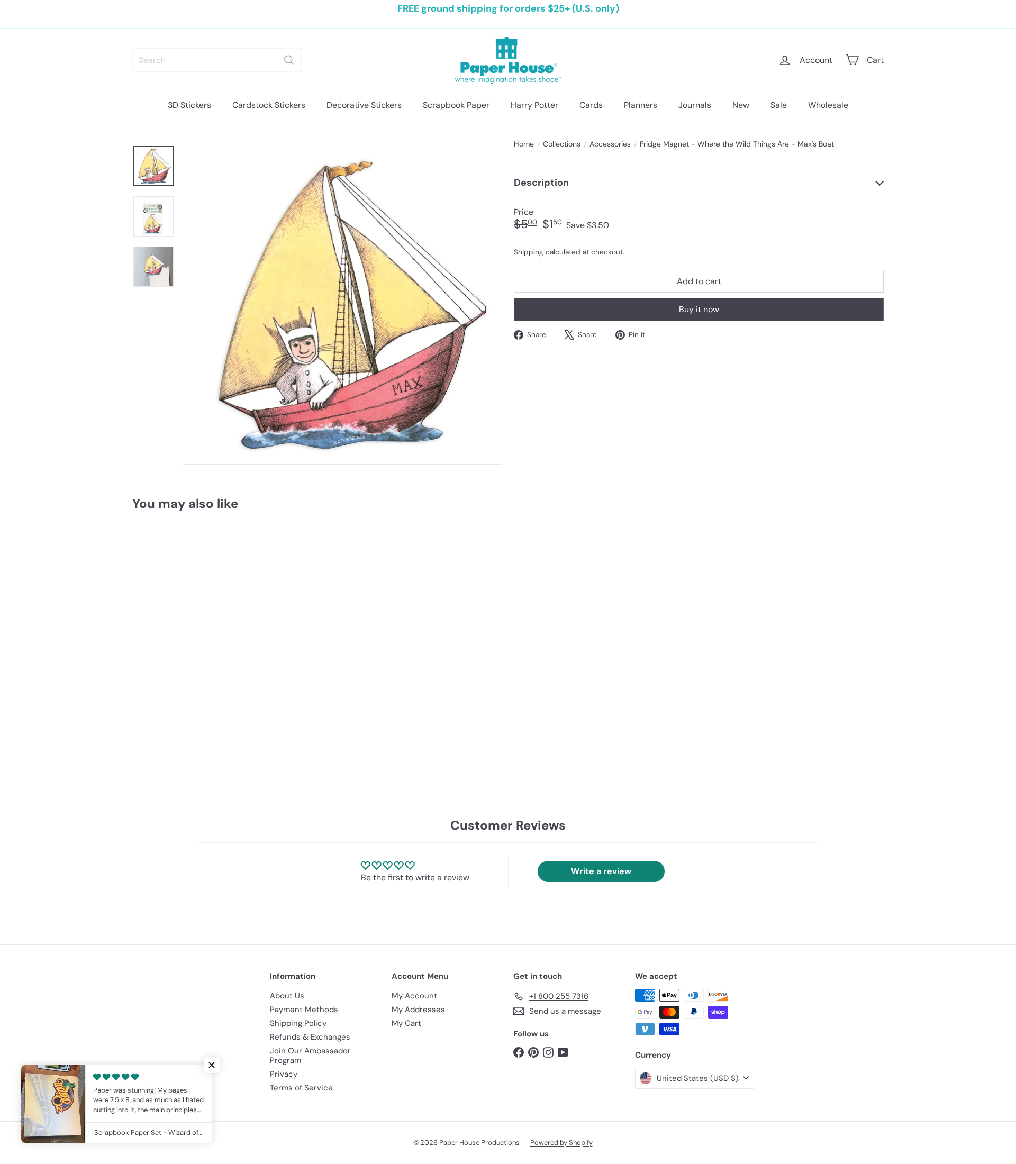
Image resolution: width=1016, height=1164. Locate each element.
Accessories (610, 144)
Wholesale (828, 105)
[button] (212, 1065)
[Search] (289, 60)
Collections (561, 144)
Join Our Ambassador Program (310, 1055)
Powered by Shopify (561, 1142)
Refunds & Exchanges (310, 1037)
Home (524, 144)
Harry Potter (534, 105)
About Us (287, 995)
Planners (640, 105)
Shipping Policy (298, 1023)
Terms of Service (301, 1088)
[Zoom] (342, 305)
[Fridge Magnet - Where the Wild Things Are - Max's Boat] (190, 624)
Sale (778, 105)
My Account (414, 995)
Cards (591, 105)
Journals (694, 105)
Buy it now (699, 309)
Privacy (283, 1074)
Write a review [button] (601, 871)
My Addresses (418, 1009)
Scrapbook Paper (456, 105)
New (740, 105)
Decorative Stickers (364, 105)
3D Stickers (189, 105)
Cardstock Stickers (268, 105)
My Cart (406, 1023)
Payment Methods (304, 1009)
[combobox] (217, 60)
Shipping (528, 251)
